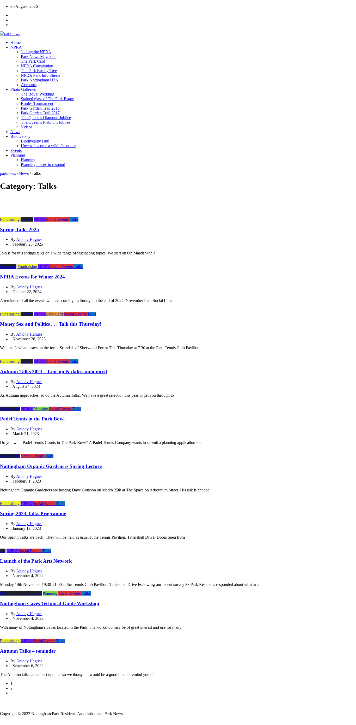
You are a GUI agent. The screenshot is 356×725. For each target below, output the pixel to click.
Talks (74, 219)
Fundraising (10, 219)
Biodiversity (20, 136)
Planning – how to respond (43, 164)
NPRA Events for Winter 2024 (32, 277)
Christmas (8, 266)
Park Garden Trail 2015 (40, 108)
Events (16, 150)
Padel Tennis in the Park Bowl (32, 418)
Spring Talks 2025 (19, 229)
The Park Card (33, 61)
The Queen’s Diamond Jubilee (46, 117)
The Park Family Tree (39, 70)
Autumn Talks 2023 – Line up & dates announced (53, 371)
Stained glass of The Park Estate (47, 99)
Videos (26, 127)
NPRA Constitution (37, 66)
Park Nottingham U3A (39, 80)
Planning (17, 155)
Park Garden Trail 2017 (40, 113)
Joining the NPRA (36, 52)
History (27, 219)
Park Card (55, 314)
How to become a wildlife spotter (48, 146)
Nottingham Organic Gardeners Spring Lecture (51, 466)
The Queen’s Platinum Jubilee (45, 122)
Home (15, 42)
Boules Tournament (37, 103)
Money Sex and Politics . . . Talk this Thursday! (50, 324)
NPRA (16, 47)
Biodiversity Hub (35, 141)
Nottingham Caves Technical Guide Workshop (49, 603)
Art (2, 551)
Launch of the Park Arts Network (36, 561)
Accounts (28, 84)
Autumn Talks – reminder (28, 651)
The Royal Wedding (37, 94)
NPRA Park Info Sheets (40, 75)
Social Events (58, 219)
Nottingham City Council (21, 593)
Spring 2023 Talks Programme (33, 513)
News (15, 131)
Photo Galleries (23, 89)
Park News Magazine (38, 56)
